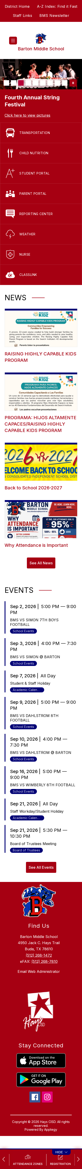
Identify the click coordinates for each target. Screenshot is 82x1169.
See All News (41, 563)
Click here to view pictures (27, 115)
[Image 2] (13, 83)
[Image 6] (43, 83)
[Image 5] (35, 83)
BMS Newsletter (54, 15)
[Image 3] (21, 83)
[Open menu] (13, 41)
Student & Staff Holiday (30, 683)
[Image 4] (28, 83)
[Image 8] (57, 83)
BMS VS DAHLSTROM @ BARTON (40, 752)
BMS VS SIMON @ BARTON (35, 657)
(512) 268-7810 (44, 961)
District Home (17, 6)
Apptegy (50, 1129)
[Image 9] (64, 83)
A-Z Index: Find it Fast (57, 6)
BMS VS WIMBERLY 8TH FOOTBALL (42, 785)
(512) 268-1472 (39, 955)
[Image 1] (6, 83)
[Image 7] (50, 83)
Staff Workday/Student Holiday (37, 811)
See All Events (41, 867)
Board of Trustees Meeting (33, 843)
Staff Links (22, 15)
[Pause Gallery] (73, 83)
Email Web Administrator (39, 971)
